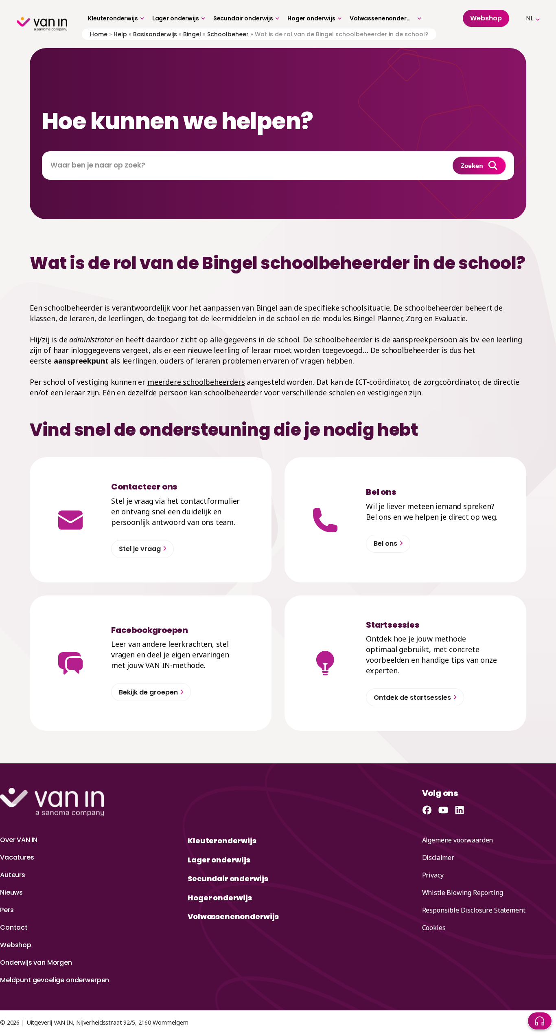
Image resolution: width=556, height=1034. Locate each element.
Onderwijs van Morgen (36, 962)
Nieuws (11, 892)
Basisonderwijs (155, 34)
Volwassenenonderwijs (382, 18)
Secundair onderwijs (243, 18)
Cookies (434, 927)
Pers (6, 910)
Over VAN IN (18, 839)
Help (120, 34)
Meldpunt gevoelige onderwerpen (54, 980)
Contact (14, 927)
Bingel (192, 34)
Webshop (15, 945)
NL (530, 18)
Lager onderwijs (175, 18)
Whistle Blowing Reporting (462, 892)
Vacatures (17, 857)
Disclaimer (438, 857)
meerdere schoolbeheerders (196, 382)
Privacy (433, 875)
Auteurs (12, 875)
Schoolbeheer (228, 34)
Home (98, 34)
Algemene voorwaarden (457, 840)
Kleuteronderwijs (113, 18)
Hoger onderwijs (311, 18)
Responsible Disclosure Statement (473, 910)
